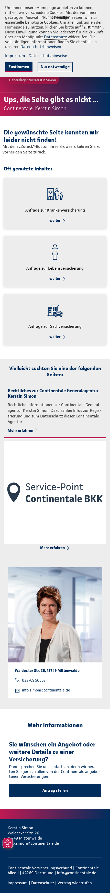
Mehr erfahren (20, 430)
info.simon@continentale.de (46, 690)
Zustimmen (18, 66)
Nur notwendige (55, 66)
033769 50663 (34, 680)
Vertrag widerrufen (75, 882)
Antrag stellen (55, 790)
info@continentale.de (76, 872)
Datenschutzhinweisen (40, 46)
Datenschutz (55, 36)
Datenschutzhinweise (48, 55)
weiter (55, 220)
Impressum (15, 55)
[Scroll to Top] (99, 877)
